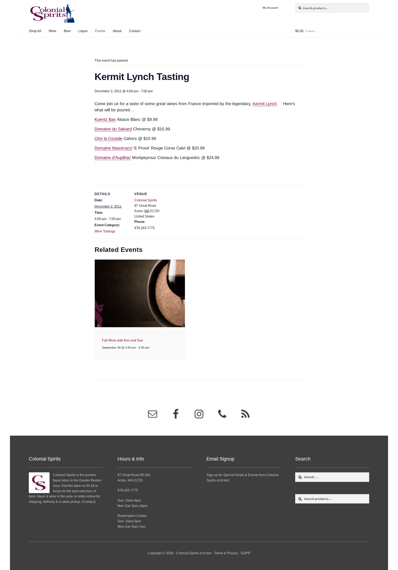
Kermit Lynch (265, 103)
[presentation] (140, 293)
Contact (134, 31)
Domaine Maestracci (113, 148)
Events (100, 31)
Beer (67, 31)
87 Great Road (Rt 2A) (134, 475)
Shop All (35, 31)
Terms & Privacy (226, 553)
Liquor (83, 31)
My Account (270, 7)
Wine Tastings (105, 231)
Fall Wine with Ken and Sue (122, 340)
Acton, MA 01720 (130, 480)
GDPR (245, 553)
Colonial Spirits (145, 200)
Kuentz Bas (105, 119)
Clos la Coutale (108, 138)
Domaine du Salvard (113, 129)
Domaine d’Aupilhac (113, 157)
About (117, 31)
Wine (52, 31)
